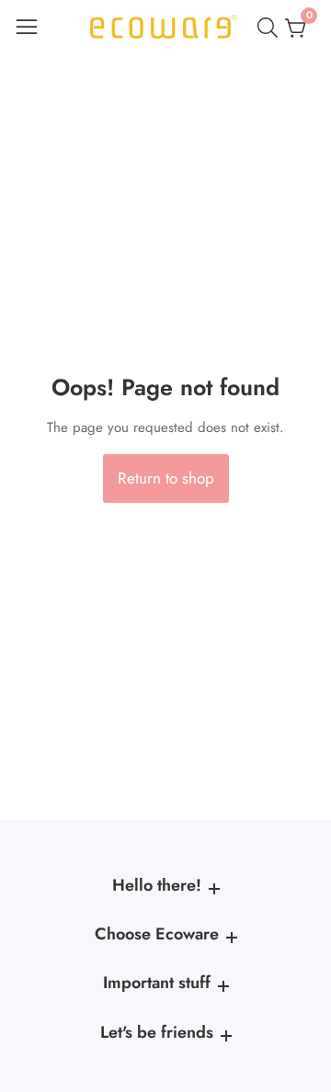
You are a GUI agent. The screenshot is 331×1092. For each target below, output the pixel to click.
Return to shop (166, 478)
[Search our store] (271, 27)
